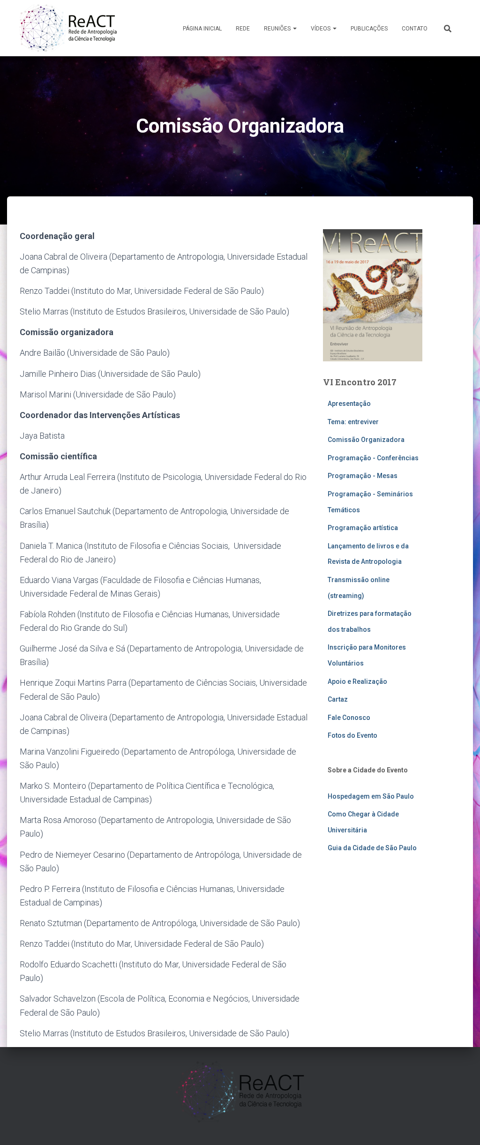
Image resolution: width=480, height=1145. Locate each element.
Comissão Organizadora (366, 439)
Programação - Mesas (363, 475)
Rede (243, 28)
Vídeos (321, 28)
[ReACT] (68, 28)
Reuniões (278, 28)
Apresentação (349, 403)
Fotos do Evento (352, 735)
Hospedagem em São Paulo (371, 796)
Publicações (369, 28)
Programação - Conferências (373, 458)
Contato (415, 28)
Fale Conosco (349, 717)
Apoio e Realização (357, 681)
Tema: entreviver (353, 422)
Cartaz (338, 699)
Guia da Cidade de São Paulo (372, 848)
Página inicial (202, 28)
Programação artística (363, 527)
